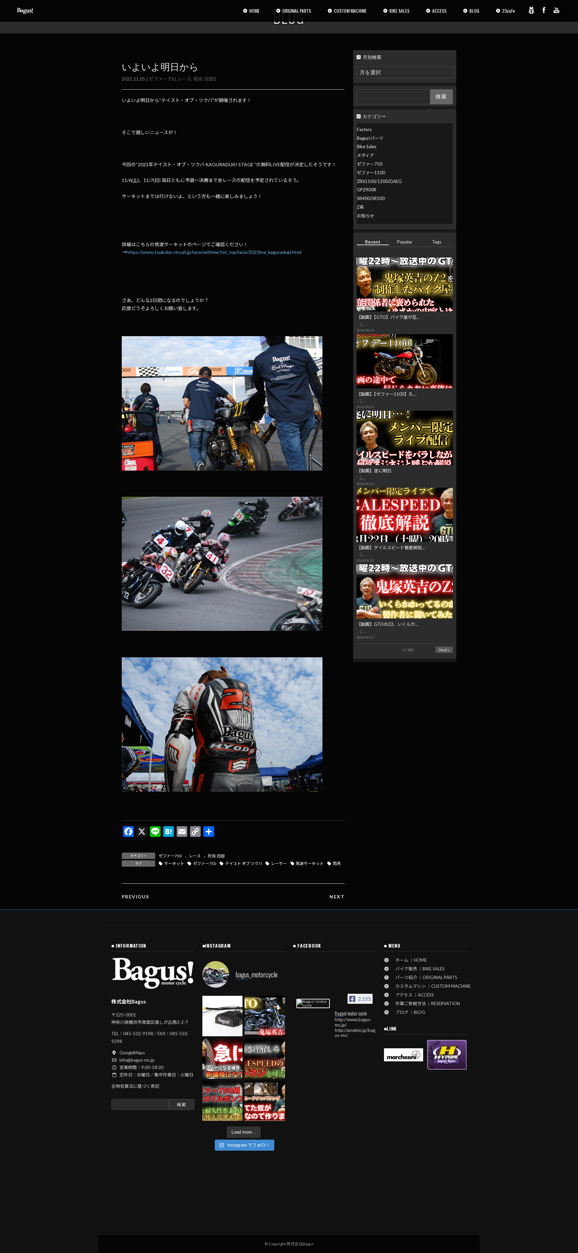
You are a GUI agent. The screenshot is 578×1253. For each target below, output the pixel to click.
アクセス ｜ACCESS (412, 994)
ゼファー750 (162, 79)
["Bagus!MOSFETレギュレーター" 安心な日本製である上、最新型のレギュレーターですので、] (222, 1016)
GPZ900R (366, 189)
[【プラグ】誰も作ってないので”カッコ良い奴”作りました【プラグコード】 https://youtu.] (265, 1101)
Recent (372, 242)
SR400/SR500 (371, 198)
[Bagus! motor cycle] (313, 1003)
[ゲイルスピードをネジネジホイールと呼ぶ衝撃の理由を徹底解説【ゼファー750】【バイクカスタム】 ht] (265, 1058)
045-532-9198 (138, 1033)
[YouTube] (556, 10)
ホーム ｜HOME (409, 960)
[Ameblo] (531, 10)
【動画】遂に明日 (374, 470)
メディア (365, 155)
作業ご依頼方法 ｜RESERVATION (425, 1003)
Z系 (360, 207)
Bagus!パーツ (370, 138)
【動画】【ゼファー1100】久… (386, 394)
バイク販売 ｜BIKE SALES (418, 968)
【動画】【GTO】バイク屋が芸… (388, 317)
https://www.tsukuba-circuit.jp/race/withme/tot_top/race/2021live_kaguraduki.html (213, 252)
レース (184, 79)
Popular (404, 242)
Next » (444, 650)
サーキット (174, 863)
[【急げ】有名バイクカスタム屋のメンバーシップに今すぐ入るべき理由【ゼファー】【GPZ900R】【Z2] (222, 1058)
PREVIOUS (135, 896)
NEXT (337, 896)
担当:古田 (203, 79)
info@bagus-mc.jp (137, 1060)
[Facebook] (544, 10)
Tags (437, 242)
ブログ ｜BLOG (408, 1012)
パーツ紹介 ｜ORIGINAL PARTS (424, 977)
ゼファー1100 (371, 172)
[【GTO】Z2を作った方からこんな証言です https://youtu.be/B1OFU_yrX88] (265, 1016)
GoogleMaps (132, 1052)
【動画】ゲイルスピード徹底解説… (391, 547)
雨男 (337, 863)
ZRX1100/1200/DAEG (379, 181)
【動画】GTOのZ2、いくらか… (387, 624)
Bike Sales (366, 146)
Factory (364, 129)
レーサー (279, 863)
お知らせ (365, 215)
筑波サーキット (310, 863)
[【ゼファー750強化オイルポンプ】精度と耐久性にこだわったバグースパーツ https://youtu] (222, 1101)
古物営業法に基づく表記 (135, 1086)
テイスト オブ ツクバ (243, 863)
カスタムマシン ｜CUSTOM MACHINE (431, 986)
